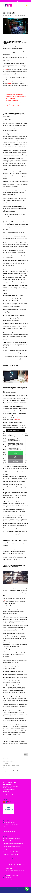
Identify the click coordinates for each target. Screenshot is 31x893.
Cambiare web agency (9, 826)
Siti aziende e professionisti (9, 767)
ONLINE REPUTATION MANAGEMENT (15, 873)
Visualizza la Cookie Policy (13, 448)
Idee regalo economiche (8, 849)
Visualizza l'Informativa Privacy (14, 449)
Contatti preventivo (8, 879)
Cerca (25, 754)
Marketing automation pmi (10, 831)
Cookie (19, 794)
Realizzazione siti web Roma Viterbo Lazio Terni (14, 851)
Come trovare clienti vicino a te (10, 840)
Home (5, 860)
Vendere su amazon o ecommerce (12, 829)
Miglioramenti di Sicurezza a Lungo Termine (16, 102)
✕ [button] (22, 430)
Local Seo (5, 763)
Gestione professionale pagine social (11, 838)
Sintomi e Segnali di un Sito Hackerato (14, 94)
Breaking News (6, 758)
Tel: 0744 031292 (7, 787)
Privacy (16, 794)
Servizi (5, 863)
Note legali (11, 794)
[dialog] (15, 446)
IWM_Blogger (8, 15)
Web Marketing (21, 15)
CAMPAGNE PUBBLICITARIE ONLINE (15, 870)
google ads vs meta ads (9, 822)
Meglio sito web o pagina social (11, 824)
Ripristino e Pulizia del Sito (12, 100)
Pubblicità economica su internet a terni (12, 846)
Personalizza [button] (15, 461)
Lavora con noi (7, 877)
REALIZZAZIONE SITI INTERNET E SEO (15, 864)
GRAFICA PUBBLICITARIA (12, 875)
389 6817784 (6, 791)
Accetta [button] (15, 453)
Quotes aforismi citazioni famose (10, 854)
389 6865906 (10, 789)
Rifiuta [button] (15, 457)
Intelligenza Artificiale (8, 761)
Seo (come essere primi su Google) (11, 765)
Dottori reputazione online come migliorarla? (13, 843)
